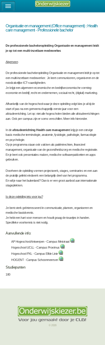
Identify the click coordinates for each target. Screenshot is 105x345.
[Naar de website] (72, 241)
